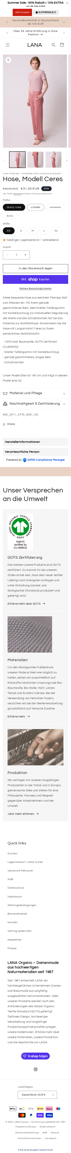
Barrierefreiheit (17, 914)
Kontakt (13, 922)
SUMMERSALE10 (47, 12)
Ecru (12, 216)
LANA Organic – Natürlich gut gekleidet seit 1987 (40, 1122)
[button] (7, 45)
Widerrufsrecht (47, 1127)
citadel (35, 207)
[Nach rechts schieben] (67, 160)
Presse (12, 948)
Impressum (15, 896)
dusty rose (14, 207)
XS (9, 230)
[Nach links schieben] (4, 160)
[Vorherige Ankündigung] (7, 22)
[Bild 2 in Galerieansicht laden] (35, 160)
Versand (17, 194)
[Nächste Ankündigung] (64, 22)
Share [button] (11, 424)
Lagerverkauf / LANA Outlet (25, 862)
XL (58, 231)
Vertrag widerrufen (20, 931)
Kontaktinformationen (29, 1138)
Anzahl (7, 247)
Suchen (13, 853)
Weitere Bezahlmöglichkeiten (35, 288)
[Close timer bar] (67, 3)
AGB (10, 879)
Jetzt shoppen (22, 12)
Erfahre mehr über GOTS (24, 603)
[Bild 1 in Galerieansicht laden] (17, 160)
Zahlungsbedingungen (22, 905)
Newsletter (15, 939)
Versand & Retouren (20, 870)
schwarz (57, 208)
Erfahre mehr (16, 716)
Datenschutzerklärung (27, 1133)
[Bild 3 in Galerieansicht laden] (53, 160)
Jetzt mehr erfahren (21, 814)
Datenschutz (16, 888)
